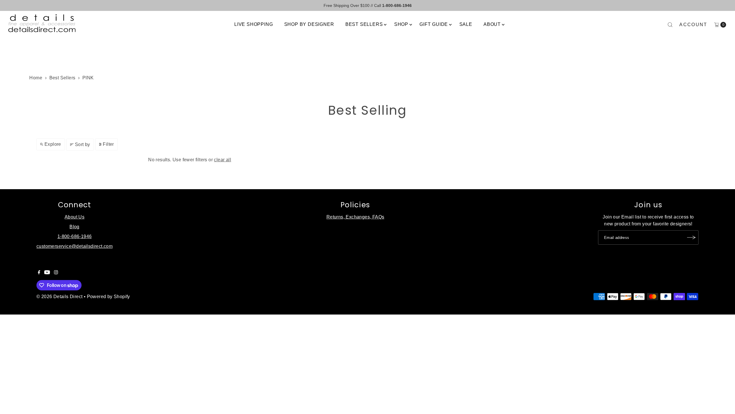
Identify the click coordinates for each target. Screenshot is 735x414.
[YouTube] (47, 273)
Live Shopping (253, 24)
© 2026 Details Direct (59, 296)
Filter (108, 144)
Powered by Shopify (108, 296)
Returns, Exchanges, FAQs (355, 216)
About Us (74, 216)
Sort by (82, 144)
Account (693, 24)
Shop (401, 24)
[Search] (670, 25)
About (492, 24)
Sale (465, 24)
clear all (222, 159)
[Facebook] (39, 273)
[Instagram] (56, 273)
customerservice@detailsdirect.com (74, 246)
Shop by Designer (309, 24)
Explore (53, 144)
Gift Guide (433, 24)
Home (35, 77)
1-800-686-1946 (74, 236)
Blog (74, 226)
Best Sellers (364, 24)
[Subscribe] (691, 237)
